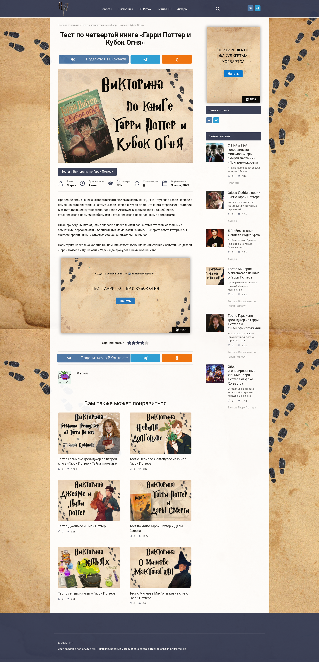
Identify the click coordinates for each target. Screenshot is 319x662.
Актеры (182, 9)
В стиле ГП (164, 9)
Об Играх (145, 9)
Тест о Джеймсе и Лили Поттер (82, 526)
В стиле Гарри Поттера (242, 407)
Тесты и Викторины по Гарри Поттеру (87, 171)
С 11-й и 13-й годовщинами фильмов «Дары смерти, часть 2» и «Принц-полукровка (243, 154)
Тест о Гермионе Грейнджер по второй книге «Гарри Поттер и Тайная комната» (87, 461)
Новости (106, 9)
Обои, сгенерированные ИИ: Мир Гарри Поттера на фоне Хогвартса (241, 375)
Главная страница (68, 24)
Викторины (125, 9)
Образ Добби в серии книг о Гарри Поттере (244, 195)
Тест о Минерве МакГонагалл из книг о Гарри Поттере (243, 273)
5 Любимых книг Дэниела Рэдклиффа (244, 233)
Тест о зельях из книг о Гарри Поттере (87, 593)
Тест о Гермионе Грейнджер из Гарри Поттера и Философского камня (244, 322)
